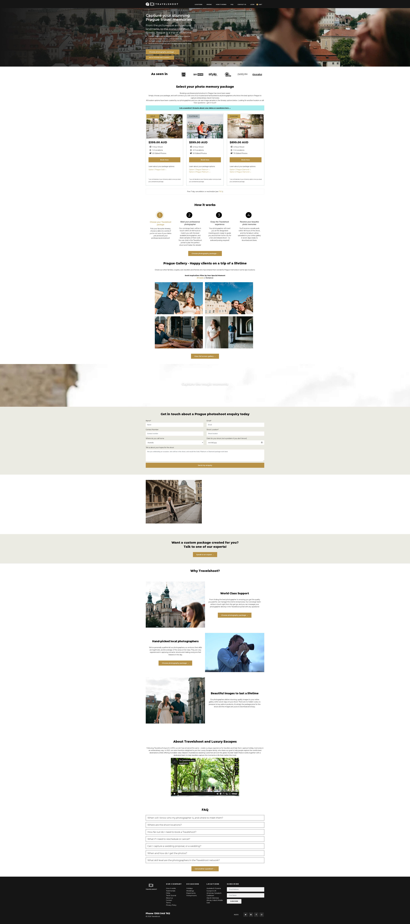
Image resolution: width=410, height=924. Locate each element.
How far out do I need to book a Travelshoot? (171, 832)
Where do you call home (155, 438)
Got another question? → (205, 869)
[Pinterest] (251, 914)
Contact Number (152, 430)
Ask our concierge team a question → (160, 57)
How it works (171, 888)
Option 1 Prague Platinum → (199, 170)
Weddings (190, 891)
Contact (169, 900)
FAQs (168, 893)
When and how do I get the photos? (167, 853)
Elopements (190, 893)
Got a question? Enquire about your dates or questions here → (205, 108)
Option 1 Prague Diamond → (240, 170)
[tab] (205, 818)
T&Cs (221, 191)
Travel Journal (171, 895)
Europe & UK (211, 891)
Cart (260, 4)
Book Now (164, 160)
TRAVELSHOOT (151, 889)
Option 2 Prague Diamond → (240, 172)
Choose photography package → (162, 52)
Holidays (189, 888)
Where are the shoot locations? (164, 824)
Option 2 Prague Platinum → (200, 172)
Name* (148, 421)
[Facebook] (256, 914)
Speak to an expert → (205, 555)
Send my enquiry (205, 465)
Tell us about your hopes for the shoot (160, 447)
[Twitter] (245, 914)
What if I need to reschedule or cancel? (168, 839)
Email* (209, 421)
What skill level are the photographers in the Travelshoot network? (183, 860)
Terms (168, 903)
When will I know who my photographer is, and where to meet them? (185, 817)
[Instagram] (261, 914)
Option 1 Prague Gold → (157, 170)
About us (169, 898)
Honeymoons (191, 895)
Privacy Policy (171, 905)
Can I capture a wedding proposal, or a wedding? (174, 846)
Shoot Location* (213, 430)
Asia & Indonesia (213, 898)
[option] (183, 74)
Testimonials (170, 891)
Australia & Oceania (214, 888)
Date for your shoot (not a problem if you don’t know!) (227, 438)
